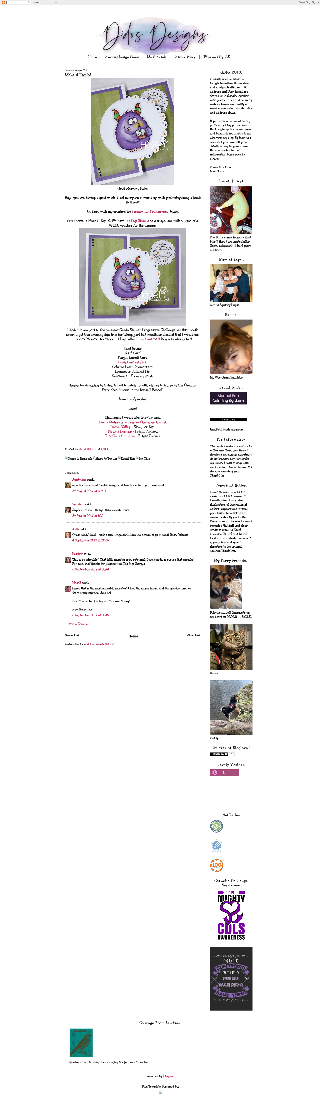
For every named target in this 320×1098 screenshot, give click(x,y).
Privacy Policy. (185, 57)
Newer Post (72, 635)
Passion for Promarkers (150, 211)
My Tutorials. (157, 57)
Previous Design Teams (121, 57)
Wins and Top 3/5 (217, 57)
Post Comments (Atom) (99, 644)
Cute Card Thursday (120, 436)
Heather (77, 554)
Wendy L (78, 504)
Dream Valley (120, 427)
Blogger (168, 1076)
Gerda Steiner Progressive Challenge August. (133, 422)
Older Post (193, 635)
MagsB (76, 583)
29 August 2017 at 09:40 (89, 491)
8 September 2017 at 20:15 (90, 615)
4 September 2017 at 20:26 (90, 540)
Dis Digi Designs (120, 431)
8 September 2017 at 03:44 (90, 569)
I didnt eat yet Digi (132, 362)
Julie (75, 529)
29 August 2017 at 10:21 (88, 516)
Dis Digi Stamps (136, 221)
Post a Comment (79, 624)
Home (92, 57)
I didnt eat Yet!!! (147, 339)
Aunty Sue (79, 479)
